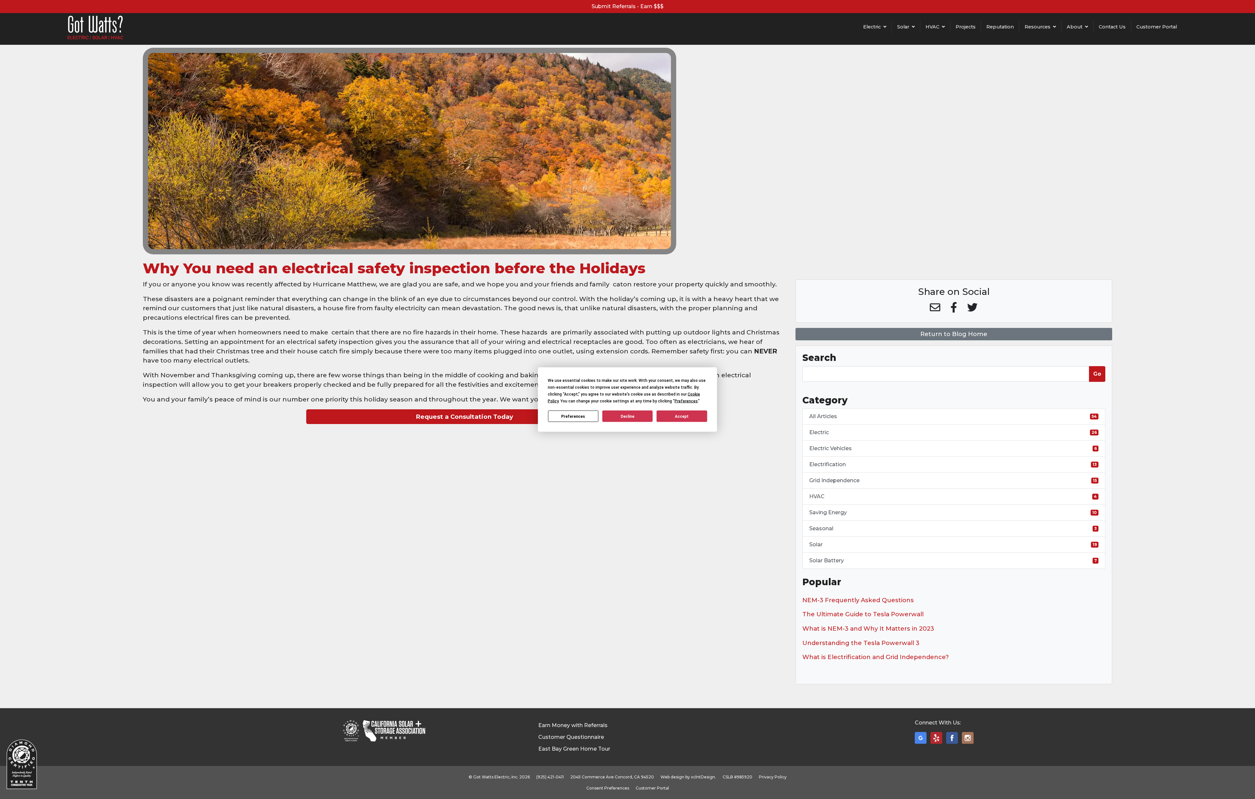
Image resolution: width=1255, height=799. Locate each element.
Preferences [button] (686, 401)
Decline (627, 416)
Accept (682, 416)
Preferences (573, 416)
